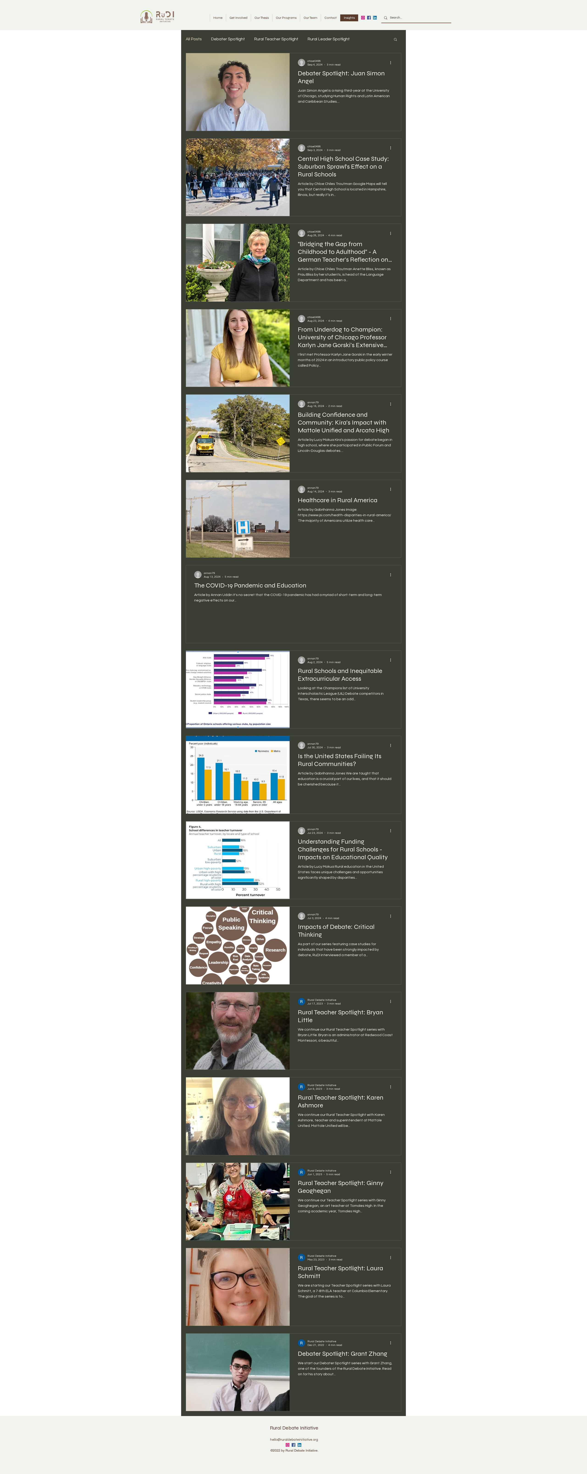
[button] (395, 39)
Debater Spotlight (228, 39)
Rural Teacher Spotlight (276, 39)
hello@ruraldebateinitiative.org (294, 1439)
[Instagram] (363, 17)
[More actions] (392, 62)
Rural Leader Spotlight (328, 39)
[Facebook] (369, 17)
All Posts (194, 39)
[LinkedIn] (375, 17)
